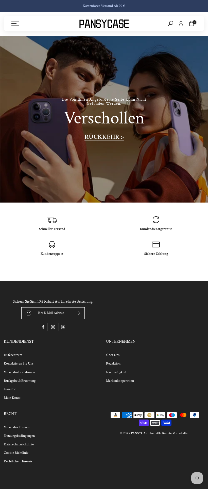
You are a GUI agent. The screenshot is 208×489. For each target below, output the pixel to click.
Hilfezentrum (13, 355)
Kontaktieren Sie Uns (18, 363)
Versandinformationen (19, 372)
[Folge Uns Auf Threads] (63, 327)
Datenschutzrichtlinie (19, 444)
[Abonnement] (76, 313)
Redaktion (113, 363)
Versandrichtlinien (16, 427)
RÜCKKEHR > (104, 137)
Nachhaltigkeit (116, 372)
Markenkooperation (120, 380)
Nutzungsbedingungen (19, 435)
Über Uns (112, 355)
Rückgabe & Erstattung (20, 380)
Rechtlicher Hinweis (18, 461)
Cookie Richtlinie (16, 452)
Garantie (10, 389)
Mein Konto (12, 397)
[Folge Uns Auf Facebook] (43, 327)
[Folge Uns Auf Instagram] (53, 327)
